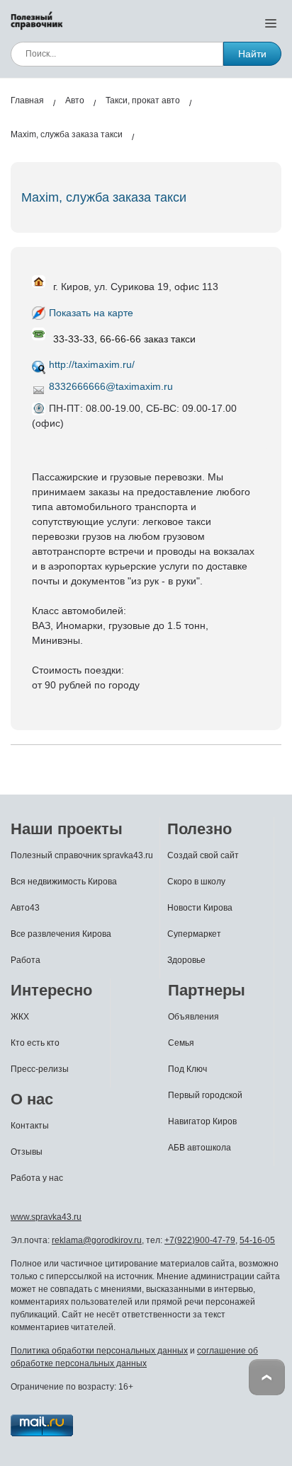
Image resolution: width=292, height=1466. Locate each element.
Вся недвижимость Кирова (64, 882)
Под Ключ (187, 1069)
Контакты (30, 1126)
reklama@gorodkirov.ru (97, 1240)
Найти (252, 53)
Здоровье (186, 960)
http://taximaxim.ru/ (92, 364)
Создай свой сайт (203, 855)
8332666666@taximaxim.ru (111, 386)
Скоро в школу (196, 882)
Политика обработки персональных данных (99, 1351)
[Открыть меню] (270, 22)
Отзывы (27, 1152)
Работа (25, 960)
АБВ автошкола (199, 1148)
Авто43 (25, 908)
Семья (181, 1043)
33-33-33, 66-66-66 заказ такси (124, 339)
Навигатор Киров (202, 1121)
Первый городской (205, 1095)
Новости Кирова (199, 908)
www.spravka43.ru (46, 1217)
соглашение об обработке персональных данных (134, 1357)
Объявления (193, 1017)
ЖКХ (20, 1017)
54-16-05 (257, 1240)
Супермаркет (194, 934)
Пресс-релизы (40, 1069)
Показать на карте (91, 312)
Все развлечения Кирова (61, 934)
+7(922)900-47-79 (199, 1240)
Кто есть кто (35, 1043)
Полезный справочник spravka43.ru (82, 855)
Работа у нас (37, 1178)
